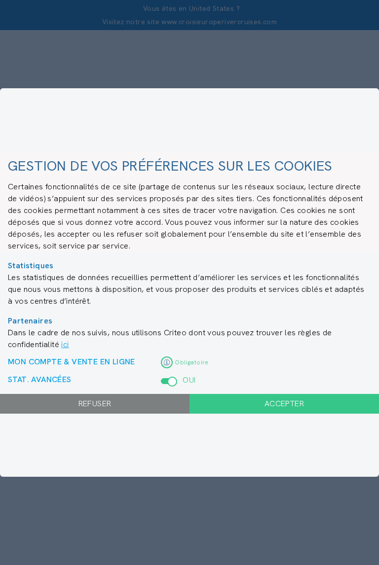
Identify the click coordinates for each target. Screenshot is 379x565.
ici (65, 344)
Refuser (95, 403)
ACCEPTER (284, 403)
